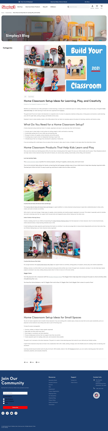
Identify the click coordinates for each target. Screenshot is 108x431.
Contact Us (73, 380)
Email (33, 362)
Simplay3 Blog (52, 398)
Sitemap (6, 427)
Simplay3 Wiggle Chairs (55, 277)
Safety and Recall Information (53, 403)
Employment (52, 389)
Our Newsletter (52, 395)
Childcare (53, 7)
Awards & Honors (53, 382)
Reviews (51, 384)
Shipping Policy (52, 393)
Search (68, 7)
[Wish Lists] (97, 6)
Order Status (74, 382)
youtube (11, 413)
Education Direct (53, 380)
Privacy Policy (52, 400)
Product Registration (54, 391)
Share (27, 362)
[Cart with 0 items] (101, 6)
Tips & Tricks (31, 96)
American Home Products (32, 7)
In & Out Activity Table (32, 161)
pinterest (15, 413)
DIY (25, 96)
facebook (7, 413)
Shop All (45, 7)
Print (39, 362)
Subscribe (15, 407)
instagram (2, 413)
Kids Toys (20, 7)
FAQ (50, 387)
